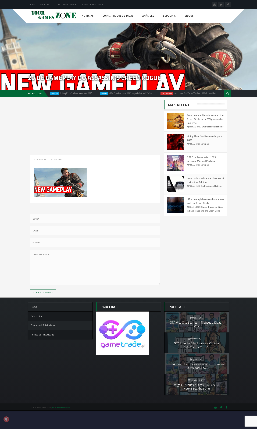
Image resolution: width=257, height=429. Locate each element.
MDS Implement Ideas (61, 407)
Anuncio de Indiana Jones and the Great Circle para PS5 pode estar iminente (205, 119)
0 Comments (40, 159)
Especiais (169, 15)
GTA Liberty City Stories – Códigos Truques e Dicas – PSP (196, 345)
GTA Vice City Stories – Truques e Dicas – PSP (197, 324)
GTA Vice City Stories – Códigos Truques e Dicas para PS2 (196, 366)
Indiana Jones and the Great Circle (203, 210)
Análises (148, 15)
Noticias (88, 15)
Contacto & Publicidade (65, 4)
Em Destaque (155, 93)
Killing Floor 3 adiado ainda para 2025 (65, 93)
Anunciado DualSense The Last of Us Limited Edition (185, 93)
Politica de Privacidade (92, 4)
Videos (189, 15)
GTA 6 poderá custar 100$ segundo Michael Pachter (119, 93)
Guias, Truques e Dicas (118, 15)
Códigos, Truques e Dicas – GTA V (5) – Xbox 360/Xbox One (197, 386)
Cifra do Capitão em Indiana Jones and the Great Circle (205, 201)
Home (32, 4)
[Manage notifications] (6, 419)
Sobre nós (44, 4)
